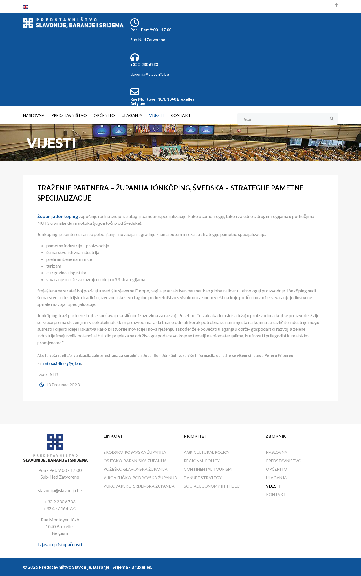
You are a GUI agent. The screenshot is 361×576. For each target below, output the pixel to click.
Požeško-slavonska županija (136, 469)
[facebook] (336, 4)
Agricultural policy (207, 452)
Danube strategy (203, 477)
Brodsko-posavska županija (135, 452)
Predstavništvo (69, 115)
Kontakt (181, 115)
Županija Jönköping (57, 216)
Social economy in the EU (212, 486)
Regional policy (202, 460)
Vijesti (156, 115)
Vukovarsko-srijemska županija (139, 486)
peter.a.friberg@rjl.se (61, 363)
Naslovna (34, 115)
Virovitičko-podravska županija (140, 477)
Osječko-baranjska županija (135, 460)
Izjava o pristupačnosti (60, 544)
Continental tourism (208, 469)
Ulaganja (132, 115)
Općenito (104, 115)
